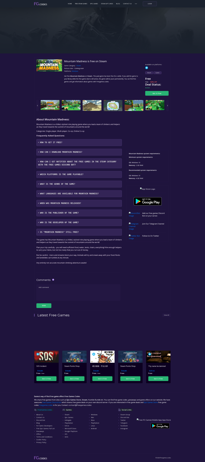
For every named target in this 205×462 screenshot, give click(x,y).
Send (44, 306)
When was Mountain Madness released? (60, 203)
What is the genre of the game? (57, 184)
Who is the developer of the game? (59, 222)
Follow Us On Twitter (150, 236)
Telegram (123, 423)
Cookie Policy (41, 440)
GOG (66, 437)
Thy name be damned (157, 366)
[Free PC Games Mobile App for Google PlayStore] (148, 201)
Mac (92, 417)
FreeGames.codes (45, 410)
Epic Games (94, 4)
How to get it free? (51, 142)
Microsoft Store (70, 428)
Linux (93, 426)
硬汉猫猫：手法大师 (100, 366)
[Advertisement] (102, 40)
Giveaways (40, 431)
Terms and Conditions (44, 437)
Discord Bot (40, 420)
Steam (78, 66)
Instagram (124, 428)
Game (157, 73)
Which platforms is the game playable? (61, 174)
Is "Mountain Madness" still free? (59, 232)
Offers (38, 434)
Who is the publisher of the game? (59, 213)
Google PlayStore (71, 431)
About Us (39, 415)
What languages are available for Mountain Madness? (69, 193)
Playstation (69, 423)
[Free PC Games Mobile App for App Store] (147, 189)
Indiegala (68, 420)
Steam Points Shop (72, 366)
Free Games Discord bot (51, 402)
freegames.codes (46, 405)
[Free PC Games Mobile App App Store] (154, 420)
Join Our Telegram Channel (153, 224)
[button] (136, 4)
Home (70, 4)
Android (94, 428)
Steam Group (125, 415)
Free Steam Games (81, 4)
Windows (75, 71)
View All (166, 315)
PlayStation (95, 423)
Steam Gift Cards (107, 4)
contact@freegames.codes (79, 405)
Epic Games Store (151, 402)
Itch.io (152, 371)
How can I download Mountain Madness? (61, 152)
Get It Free (157, 93)
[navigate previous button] (37, 105)
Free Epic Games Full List (45, 428)
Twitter (123, 420)
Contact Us (127, 4)
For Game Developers (44, 426)
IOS (66, 434)
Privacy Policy (41, 442)
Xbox (93, 420)
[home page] (46, 3)
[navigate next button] (167, 105)
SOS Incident (41, 366)
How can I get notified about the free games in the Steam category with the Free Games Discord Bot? (77, 163)
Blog (118, 4)
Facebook (124, 426)
